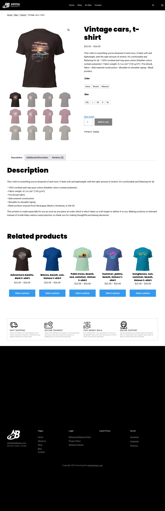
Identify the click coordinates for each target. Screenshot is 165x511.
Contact (41, 452)
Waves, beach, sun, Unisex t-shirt (52, 276)
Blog (40, 449)
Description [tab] (16, 157)
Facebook (134, 437)
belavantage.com (95, 465)
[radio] (88, 86)
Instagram (134, 441)
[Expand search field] (153, 5)
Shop (40, 445)
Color (87, 78)
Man (16, 15)
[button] (68, 30)
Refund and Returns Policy (80, 437)
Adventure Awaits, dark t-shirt (22, 276)
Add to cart (103, 122)
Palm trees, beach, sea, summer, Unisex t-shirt (82, 277)
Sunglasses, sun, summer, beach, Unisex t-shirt (142, 277)
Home (9, 15)
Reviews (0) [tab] (58, 157)
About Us (42, 441)
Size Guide (89, 116)
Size (86, 94)
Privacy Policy (75, 441)
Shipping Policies (76, 445)
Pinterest (134, 445)
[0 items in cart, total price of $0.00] (162, 5)
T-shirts (23, 15)
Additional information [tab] (37, 157)
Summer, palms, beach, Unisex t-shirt (112, 277)
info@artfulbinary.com (16, 443)
